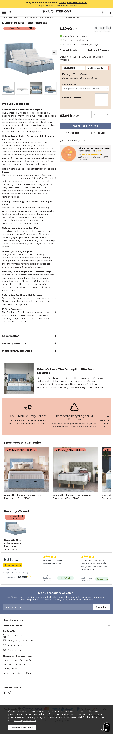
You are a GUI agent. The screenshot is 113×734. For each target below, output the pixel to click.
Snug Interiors (56, 12)
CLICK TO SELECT (101, 100)
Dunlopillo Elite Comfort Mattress (22, 495)
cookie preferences (25, 720)
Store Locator (14, 650)
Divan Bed (69, 67)
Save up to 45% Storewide (73, 2)
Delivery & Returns (98, 50)
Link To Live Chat (16, 645)
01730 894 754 (15, 636)
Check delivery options (76, 140)
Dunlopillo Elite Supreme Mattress (72, 495)
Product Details (68, 50)
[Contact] (103, 12)
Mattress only (95, 68)
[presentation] (4, 52)
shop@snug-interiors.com (20, 640)
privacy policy (35, 717)
